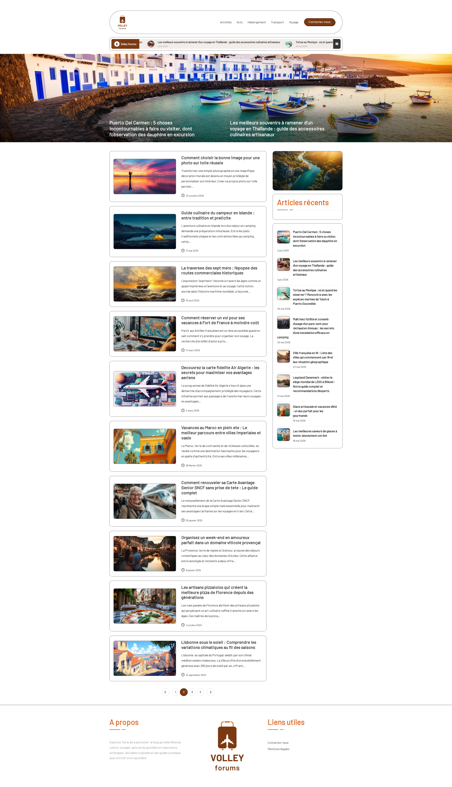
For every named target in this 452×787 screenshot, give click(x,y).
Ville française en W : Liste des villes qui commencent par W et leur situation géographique (313, 357)
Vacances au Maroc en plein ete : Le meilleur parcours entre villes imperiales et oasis (221, 432)
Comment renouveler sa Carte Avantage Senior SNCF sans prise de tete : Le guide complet (219, 487)
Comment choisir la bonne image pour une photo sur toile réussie (220, 160)
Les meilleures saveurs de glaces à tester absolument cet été (315, 433)
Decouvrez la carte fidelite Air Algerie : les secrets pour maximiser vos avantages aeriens (220, 372)
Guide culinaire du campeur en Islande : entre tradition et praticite (218, 215)
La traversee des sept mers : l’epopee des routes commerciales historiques (219, 270)
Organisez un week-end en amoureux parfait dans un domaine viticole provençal (221, 540)
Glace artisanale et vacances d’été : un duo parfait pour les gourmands (315, 411)
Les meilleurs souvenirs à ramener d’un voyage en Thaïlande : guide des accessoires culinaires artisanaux (141, 42)
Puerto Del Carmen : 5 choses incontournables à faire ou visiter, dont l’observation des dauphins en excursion (152, 128)
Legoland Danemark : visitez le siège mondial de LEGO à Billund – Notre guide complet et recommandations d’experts (314, 384)
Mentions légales (278, 749)
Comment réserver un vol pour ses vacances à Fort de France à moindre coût (220, 320)
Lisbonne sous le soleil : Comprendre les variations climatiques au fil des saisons (218, 644)
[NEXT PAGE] (210, 692)
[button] (319, 22)
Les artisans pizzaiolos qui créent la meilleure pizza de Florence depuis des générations (217, 592)
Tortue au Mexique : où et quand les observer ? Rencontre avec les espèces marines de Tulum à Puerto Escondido (284, 42)
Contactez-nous (278, 742)
